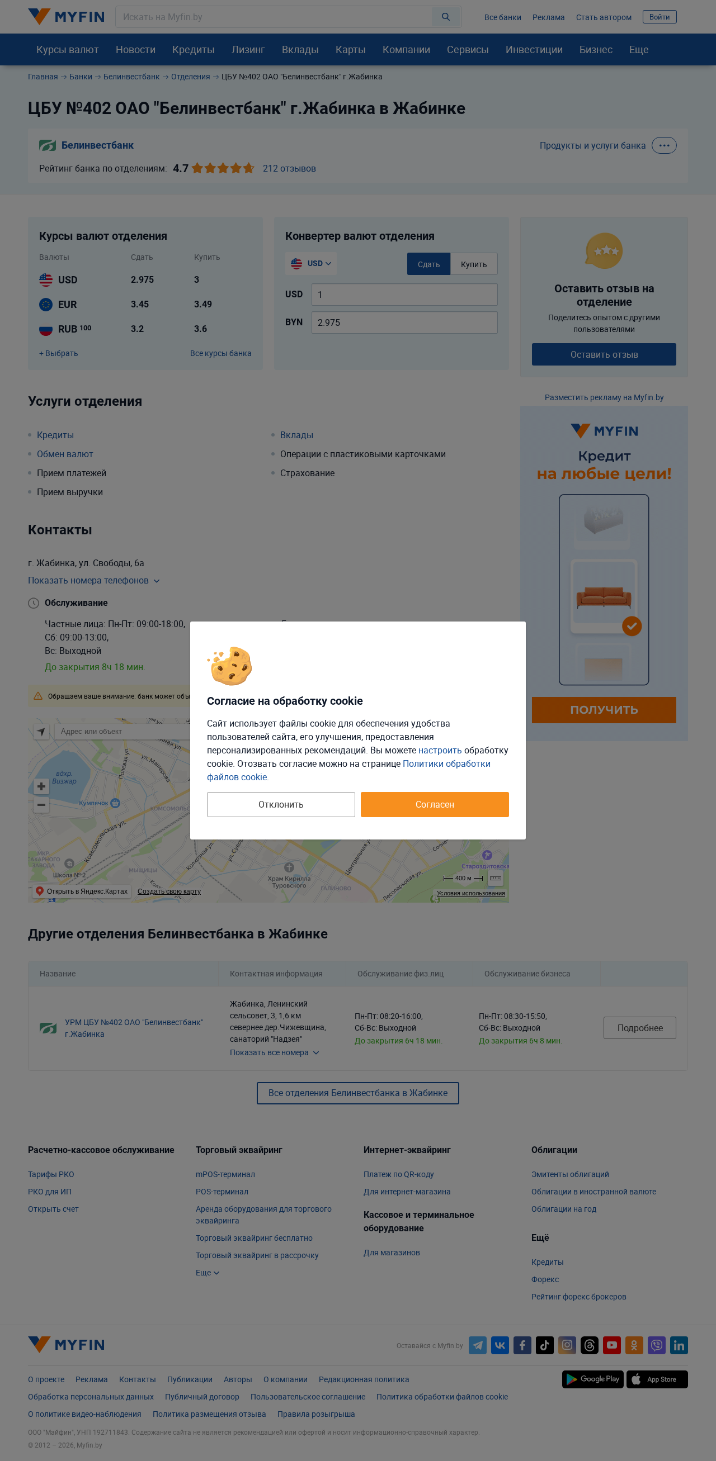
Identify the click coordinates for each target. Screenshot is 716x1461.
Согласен (435, 804)
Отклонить (281, 804)
